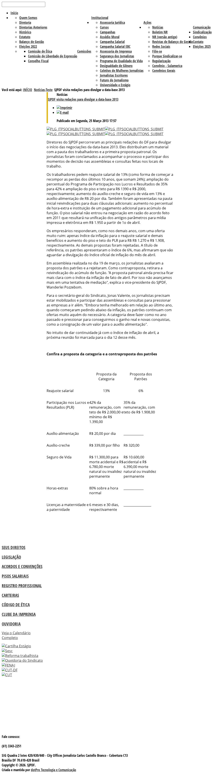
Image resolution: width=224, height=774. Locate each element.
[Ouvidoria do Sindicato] (22, 660)
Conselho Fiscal (38, 61)
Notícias (157, 27)
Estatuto (24, 37)
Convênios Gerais (163, 70)
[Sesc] (7, 650)
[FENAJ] (8, 665)
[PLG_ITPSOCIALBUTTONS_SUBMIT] (76, 129)
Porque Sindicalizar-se (167, 56)
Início (14, 12)
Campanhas (107, 32)
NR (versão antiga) (164, 37)
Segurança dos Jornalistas (117, 56)
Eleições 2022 (28, 46)
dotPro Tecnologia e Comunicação (53, 769)
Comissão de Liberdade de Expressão (52, 56)
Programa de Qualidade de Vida (121, 61)
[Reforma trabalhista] (20, 655)
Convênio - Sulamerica (167, 65)
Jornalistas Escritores (114, 75)
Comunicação (202, 27)
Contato (198, 41)
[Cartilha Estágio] (16, 646)
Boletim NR (160, 32)
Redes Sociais (161, 46)
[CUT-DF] (10, 670)
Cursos (104, 27)
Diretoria (25, 22)
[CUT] (7, 674)
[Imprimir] (64, 107)
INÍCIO (27, 89)
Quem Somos (28, 17)
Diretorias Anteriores (33, 27)
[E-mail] (63, 112)
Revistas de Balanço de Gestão (172, 41)
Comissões (84, 51)
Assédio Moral (109, 37)
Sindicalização (202, 32)
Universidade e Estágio (115, 85)
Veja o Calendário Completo (16, 635)
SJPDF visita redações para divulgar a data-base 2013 (83, 99)
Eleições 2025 (202, 46)
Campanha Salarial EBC (115, 46)
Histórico (25, 32)
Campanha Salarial (112, 41)
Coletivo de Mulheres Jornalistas (122, 70)
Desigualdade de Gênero (116, 65)
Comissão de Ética (40, 51)
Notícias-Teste (43, 89)
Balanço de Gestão (31, 41)
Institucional (99, 17)
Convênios (200, 37)
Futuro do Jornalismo (114, 80)
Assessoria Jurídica (112, 22)
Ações (147, 22)
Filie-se (157, 51)
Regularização (161, 61)
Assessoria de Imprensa (116, 51)
